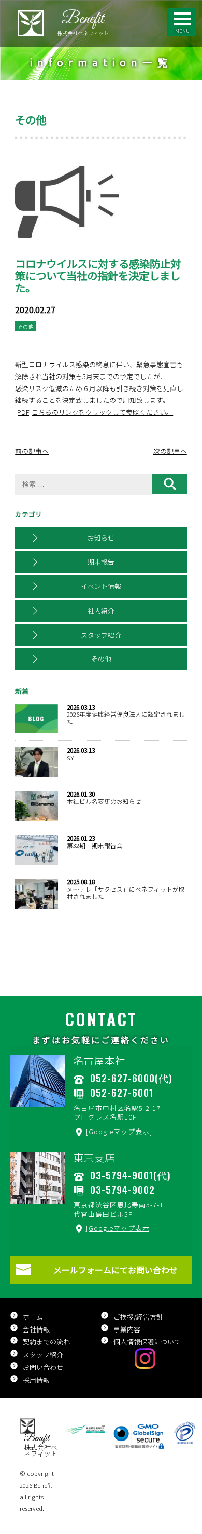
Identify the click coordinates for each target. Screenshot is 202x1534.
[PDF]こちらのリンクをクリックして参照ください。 (94, 412)
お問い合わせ (43, 1367)
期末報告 (101, 562)
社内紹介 (101, 610)
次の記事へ (170, 451)
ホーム (33, 1317)
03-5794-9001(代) (130, 1174)
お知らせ (101, 538)
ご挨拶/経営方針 (138, 1317)
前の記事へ (32, 451)
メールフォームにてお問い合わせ (115, 1269)
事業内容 (126, 1329)
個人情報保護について (147, 1342)
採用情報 (36, 1380)
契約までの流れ (46, 1342)
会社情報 (36, 1329)
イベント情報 (101, 586)
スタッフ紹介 (101, 635)
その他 (101, 659)
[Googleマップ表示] (119, 1131)
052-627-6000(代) (130, 1077)
